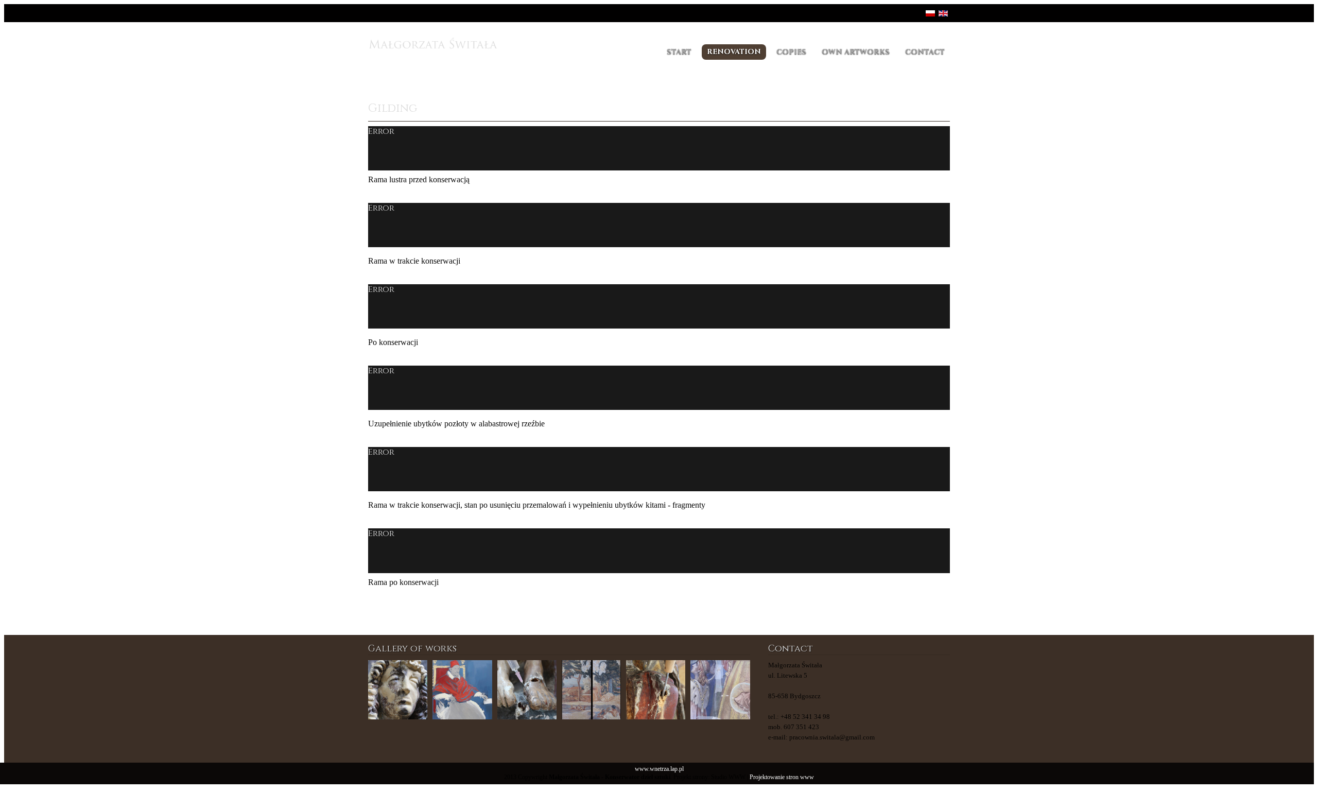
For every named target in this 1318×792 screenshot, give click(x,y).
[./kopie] (591, 689)
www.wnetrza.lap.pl (659, 769)
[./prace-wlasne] (462, 689)
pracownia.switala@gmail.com (832, 737)
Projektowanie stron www (782, 777)
